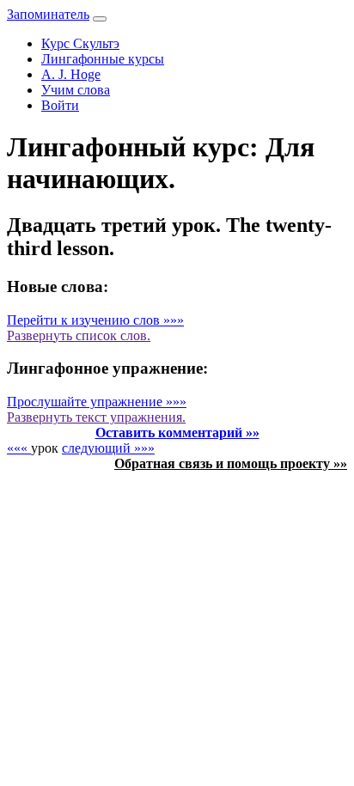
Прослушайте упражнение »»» (96, 401)
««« (19, 448)
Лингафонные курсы (102, 59)
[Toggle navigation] (100, 18)
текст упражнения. (96, 417)
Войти (60, 105)
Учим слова (75, 89)
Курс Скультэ (80, 43)
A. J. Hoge (71, 74)
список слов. (78, 335)
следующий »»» (108, 448)
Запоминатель (48, 14)
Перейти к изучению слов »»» (95, 320)
